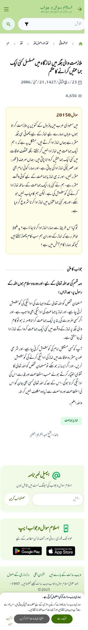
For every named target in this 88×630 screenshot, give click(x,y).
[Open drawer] (6, 9)
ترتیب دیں (9, 621)
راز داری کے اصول (18, 575)
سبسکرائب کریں (17, 499)
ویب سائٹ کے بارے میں (65, 575)
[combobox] (56, 24)
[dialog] (42, 611)
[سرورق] (81, 43)
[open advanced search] (26, 24)
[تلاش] (8, 24)
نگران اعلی (39, 575)
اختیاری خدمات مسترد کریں (32, 619)
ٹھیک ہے (62, 619)
